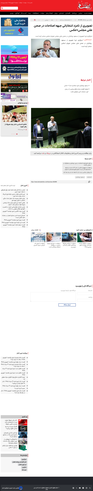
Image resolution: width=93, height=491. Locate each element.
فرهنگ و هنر (49, 13)
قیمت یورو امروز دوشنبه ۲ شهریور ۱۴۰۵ (14, 220)
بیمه (29, 13)
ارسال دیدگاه (67, 305)
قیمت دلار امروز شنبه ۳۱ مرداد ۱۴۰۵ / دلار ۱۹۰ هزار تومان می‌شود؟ (13, 382)
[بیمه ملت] (14, 31)
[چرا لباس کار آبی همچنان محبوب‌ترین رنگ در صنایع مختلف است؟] (22, 435)
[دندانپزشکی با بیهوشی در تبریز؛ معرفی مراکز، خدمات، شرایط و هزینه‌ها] (22, 441)
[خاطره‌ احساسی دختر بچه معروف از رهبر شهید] (14, 113)
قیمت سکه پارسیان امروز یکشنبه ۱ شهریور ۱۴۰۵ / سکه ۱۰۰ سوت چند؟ (14, 358)
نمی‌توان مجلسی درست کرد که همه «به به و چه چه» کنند (77, 172)
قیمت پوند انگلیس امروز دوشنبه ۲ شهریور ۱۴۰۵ (14, 212)
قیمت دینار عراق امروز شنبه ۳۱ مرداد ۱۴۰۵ (13, 386)
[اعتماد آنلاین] (84, 6)
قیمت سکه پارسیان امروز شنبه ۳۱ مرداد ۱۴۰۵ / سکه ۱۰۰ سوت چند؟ (13, 365)
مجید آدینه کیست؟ (19, 388)
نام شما (90, 291)
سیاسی (81, 13)
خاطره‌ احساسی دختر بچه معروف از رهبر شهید (16, 125)
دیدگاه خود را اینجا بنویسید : (68, 291)
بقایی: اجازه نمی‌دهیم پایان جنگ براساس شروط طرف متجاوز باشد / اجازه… (14, 204)
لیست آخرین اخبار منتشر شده (8, 185)
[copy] (89, 181)
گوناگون (17, 13)
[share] (34, 20)
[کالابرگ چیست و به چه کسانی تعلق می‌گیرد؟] (22, 429)
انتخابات (89, 177)
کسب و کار (24, 13)
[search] (2, 8)
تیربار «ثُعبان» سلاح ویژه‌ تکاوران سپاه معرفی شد (13, 378)
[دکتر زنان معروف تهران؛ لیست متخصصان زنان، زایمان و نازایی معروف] (22, 422)
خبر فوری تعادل (22, 465)
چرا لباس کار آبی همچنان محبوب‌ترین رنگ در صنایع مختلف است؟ (10, 435)
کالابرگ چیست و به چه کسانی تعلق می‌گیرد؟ (11, 428)
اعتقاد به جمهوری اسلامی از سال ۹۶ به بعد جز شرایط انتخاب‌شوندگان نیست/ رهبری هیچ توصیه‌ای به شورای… (77, 168)
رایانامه (90, 297)
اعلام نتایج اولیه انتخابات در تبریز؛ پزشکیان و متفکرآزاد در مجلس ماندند (77, 164)
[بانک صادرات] (14, 49)
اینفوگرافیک (36, 13)
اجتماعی (61, 13)
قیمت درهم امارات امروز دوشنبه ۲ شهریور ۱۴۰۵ (14, 226)
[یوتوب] (79, 488)
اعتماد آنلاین (37, 488)
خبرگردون (24, 459)
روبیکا (48, 153)
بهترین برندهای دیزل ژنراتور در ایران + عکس (9, 446)
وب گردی (24, 417)
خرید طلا (24, 470)
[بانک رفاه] (14, 97)
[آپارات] (72, 488)
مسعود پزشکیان (80, 177)
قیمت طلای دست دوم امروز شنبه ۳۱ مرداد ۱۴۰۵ (13, 370)
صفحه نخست (88, 13)
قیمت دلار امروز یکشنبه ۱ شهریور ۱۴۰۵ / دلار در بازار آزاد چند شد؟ (13, 392)
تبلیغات (20, 3)
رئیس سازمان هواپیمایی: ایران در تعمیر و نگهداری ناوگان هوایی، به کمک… (14, 208)
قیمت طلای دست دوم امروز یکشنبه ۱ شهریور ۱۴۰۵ (13, 374)
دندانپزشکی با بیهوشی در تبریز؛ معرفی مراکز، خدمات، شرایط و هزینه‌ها (10, 441)
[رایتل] (14, 59)
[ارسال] (81, 20)
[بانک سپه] (14, 68)
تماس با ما (30, 3)
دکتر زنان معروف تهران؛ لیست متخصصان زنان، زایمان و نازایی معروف (11, 422)
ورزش (56, 13)
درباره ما (25, 3)
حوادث (43, 13)
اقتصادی (67, 13)
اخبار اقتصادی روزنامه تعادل (19, 462)
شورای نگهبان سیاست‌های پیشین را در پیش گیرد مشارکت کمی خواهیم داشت (76, 90)
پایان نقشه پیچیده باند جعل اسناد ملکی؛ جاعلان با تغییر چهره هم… (14, 199)
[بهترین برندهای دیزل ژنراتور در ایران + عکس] (22, 448)
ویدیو (12, 13)
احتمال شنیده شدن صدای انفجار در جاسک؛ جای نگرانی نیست (13, 216)
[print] (79, 20)
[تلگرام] (82, 488)
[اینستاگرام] (85, 488)
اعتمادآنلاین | (87, 40)
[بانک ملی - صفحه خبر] (14, 22)
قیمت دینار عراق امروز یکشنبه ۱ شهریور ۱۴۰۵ (13, 362)
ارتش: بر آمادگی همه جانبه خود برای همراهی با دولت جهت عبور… (13, 191)
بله (43, 153)
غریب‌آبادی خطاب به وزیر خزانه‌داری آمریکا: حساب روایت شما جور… (14, 195)
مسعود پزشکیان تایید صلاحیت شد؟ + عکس (76, 86)
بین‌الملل (74, 13)
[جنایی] (14, 87)
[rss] (89, 488)
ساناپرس (24, 467)
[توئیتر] (75, 488)
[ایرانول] (14, 78)
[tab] (16, 134)
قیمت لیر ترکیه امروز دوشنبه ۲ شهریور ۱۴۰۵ (13, 223)
